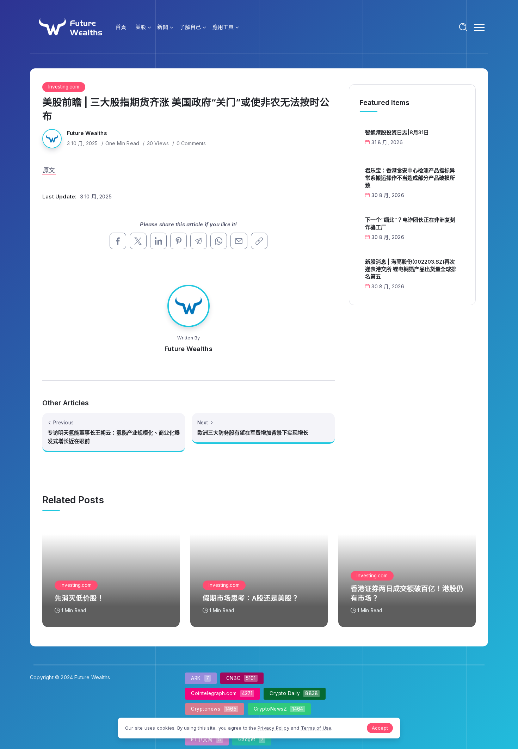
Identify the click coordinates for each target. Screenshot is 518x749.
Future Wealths (87, 133)
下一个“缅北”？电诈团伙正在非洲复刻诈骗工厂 (410, 223)
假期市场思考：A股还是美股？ (251, 598)
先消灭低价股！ (79, 598)
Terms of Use (316, 728)
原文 (49, 170)
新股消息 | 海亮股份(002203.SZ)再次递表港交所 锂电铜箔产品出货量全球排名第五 (410, 269)
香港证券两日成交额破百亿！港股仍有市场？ (407, 593)
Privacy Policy (273, 728)
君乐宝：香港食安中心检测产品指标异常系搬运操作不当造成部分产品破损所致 (410, 178)
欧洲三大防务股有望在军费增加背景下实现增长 (252, 432)
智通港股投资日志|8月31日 (397, 132)
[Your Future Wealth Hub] (69, 26)
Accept (380, 728)
